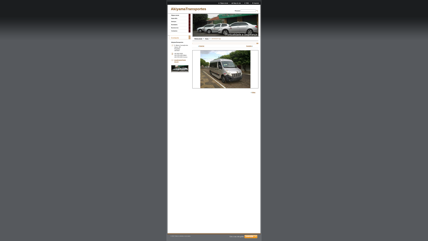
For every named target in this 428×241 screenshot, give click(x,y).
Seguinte (249, 46)
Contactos (174, 31)
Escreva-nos (174, 27)
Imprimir (256, 3)
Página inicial (198, 38)
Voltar (253, 92)
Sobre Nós (174, 18)
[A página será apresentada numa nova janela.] (225, 69)
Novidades (174, 24)
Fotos (207, 38)
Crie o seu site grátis (237, 236)
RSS (247, 3)
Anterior (201, 46)
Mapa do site (237, 3)
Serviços (173, 21)
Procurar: (237, 10)
